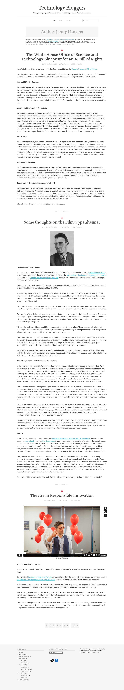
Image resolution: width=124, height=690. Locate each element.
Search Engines (25, 669)
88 (73, 625)
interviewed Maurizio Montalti (40, 577)
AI (19, 652)
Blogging (23, 667)
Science (21, 673)
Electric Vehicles (23, 656)
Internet (21, 665)
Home (54, 20)
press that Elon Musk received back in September (71, 438)
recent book (29, 441)
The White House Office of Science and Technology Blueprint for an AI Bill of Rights (62, 57)
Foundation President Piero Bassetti (44, 277)
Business (21, 654)
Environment (24, 675)
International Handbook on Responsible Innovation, (60, 39)
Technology (22, 679)
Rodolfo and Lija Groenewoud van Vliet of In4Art (36, 579)
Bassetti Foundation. (96, 272)
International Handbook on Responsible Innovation (87, 275)
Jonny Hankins (76, 64)
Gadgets (21, 658)
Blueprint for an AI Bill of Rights (84, 69)
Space (23, 677)
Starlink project (48, 441)
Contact (68, 20)
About (61, 20)
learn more (96, 652)
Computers (24, 663)
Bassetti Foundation (53, 41)
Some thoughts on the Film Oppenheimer (62, 222)
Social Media (24, 671)
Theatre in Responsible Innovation (62, 495)
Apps (22, 661)
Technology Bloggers (62, 8)
